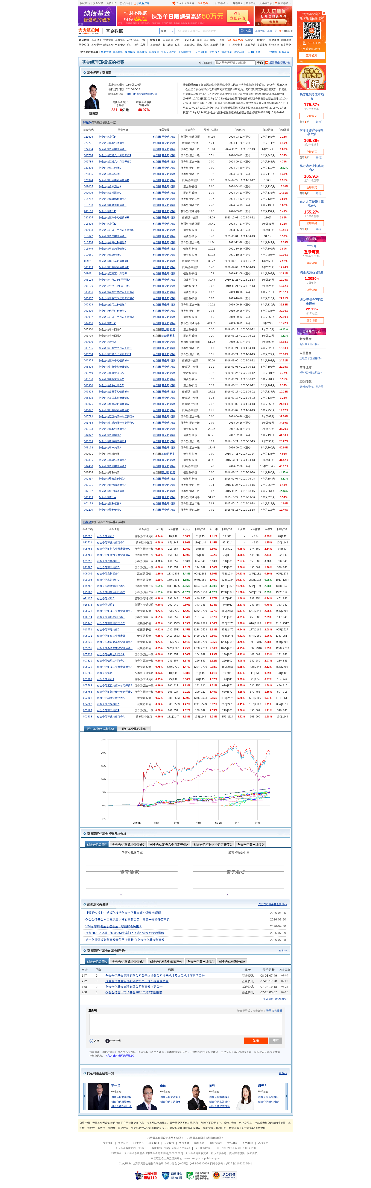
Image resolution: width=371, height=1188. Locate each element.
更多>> (283, 950)
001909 (88, 341)
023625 (88, 136)
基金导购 (250, 44)
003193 (88, 428)
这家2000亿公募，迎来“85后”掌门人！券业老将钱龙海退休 (124, 933)
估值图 (157, 136)
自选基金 (238, 3)
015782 (88, 198)
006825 (88, 397)
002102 (88, 491)
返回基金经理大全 (279, 62)
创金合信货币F (107, 136)
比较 (177, 40)
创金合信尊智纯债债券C (112, 248)
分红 (129, 44)
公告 (136, 44)
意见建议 (232, 1142)
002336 (88, 460)
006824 (88, 391)
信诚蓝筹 (284, 52)
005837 (88, 298)
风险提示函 (216, 1142)
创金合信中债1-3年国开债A (114, 279)
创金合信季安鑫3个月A (112, 478)
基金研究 (189, 44)
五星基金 (286, 44)
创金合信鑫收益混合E (111, 385)
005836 (88, 292)
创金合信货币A (107, 341)
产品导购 (220, 3)
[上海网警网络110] (146, 1175)
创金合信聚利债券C (110, 509)
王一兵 (115, 1085)
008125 (88, 279)
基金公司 (272, 30)
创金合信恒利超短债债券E (114, 267)
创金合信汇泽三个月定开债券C (116, 230)
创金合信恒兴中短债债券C (114, 366)
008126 (88, 285)
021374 (88, 180)
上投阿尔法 (184, 52)
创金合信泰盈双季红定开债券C (116, 298)
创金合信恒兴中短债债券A (114, 360)
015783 (88, 205)
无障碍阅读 (265, 3)
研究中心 (138, 1142)
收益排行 (262, 44)
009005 (88, 186)
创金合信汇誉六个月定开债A (115, 155)
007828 (88, 304)
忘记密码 (125, 3)
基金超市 (238, 44)
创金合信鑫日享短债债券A (114, 391)
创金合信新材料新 (268, 1097)
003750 (88, 379)
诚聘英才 (263, 1142)
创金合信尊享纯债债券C (112, 236)
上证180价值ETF (255, 52)
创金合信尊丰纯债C (110, 174)
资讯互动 (189, 40)
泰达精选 (130, 52)
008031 (88, 273)
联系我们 (154, 1142)
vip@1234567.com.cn (177, 1148)
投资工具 (155, 40)
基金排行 (120, 40)
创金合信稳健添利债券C (112, 205)
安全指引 (169, 1142)
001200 (88, 509)
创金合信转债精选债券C (112, 491)
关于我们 (108, 1142)
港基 (136, 40)
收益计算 (168, 44)
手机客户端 (143, 3)
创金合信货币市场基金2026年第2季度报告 (133, 992)
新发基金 (108, 44)
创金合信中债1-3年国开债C (114, 285)
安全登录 (98, 3)
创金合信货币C (107, 323)
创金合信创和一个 (121, 1106)
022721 (88, 142)
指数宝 (261, 40)
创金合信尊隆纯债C (110, 254)
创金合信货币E (107, 223)
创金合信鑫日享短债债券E (114, 261)
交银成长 (215, 52)
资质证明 (123, 1142)
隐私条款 (199, 1142)
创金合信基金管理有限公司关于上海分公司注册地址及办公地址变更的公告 (155, 975)
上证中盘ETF (200, 52)
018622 (88, 236)
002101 (88, 484)
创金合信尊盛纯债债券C (112, 142)
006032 (88, 317)
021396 (88, 167)
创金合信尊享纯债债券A (112, 460)
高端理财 (286, 40)
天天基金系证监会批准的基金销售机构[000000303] (153, 1153)
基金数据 (114, 31)
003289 (88, 441)
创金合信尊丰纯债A (110, 447)
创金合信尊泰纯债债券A (112, 441)
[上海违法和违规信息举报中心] (198, 1175)
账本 (177, 44)
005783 (88, 422)
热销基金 (274, 44)
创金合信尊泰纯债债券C (112, 149)
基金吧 (214, 44)
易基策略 (154, 52)
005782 (88, 416)
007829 (88, 310)
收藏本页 (286, 30)
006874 (88, 360)
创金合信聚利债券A (110, 503)
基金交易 (203, 3)
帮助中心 (251, 3)
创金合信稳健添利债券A (112, 198)
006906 (88, 385)
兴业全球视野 (168, 52)
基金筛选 (155, 44)
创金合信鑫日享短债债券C (114, 397)
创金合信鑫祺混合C (110, 192)
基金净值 (96, 40)
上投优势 (272, 52)
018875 (88, 223)
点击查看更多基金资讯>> (272, 904)
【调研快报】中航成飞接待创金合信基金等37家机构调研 (123, 912)
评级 (142, 40)
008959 (88, 267)
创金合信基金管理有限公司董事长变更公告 (134, 986)
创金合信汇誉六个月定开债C (115, 161)
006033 (88, 230)
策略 (199, 44)
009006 (88, 192)
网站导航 (283, 3)
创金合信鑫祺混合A (110, 186)
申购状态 (120, 44)
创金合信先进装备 (170, 1097)
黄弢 (212, 1085)
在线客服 (248, 1142)
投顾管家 (108, 40)
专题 (222, 40)
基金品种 (96, 44)
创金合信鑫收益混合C (111, 379)
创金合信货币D (107, 211)
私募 (142, 44)
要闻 (199, 40)
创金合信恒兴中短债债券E (114, 217)
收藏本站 (85, 3)
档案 (172, 136)
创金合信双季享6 (121, 1097)
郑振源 (87, 122)
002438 (88, 466)
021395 (88, 174)
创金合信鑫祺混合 (219, 1097)
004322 (88, 435)
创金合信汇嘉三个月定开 (113, 273)
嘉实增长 (118, 52)
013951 (88, 254)
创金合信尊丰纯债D (110, 167)
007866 (88, 323)
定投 (129, 40)
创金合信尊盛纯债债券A (112, 466)
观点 (206, 40)
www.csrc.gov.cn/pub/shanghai (202, 1158)
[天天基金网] (90, 31)
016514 (88, 242)
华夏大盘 (106, 52)
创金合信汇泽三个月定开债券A (116, 317)
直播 (222, 44)
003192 (88, 447)
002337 (88, 478)
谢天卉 (262, 1085)
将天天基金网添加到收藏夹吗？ (205, 1137)
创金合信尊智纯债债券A (112, 428)
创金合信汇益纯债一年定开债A (116, 416)
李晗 (163, 1085)
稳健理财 (274, 40)
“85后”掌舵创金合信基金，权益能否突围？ (113, 926)
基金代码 (260, 30)
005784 (88, 155)
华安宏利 (239, 52)
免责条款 (184, 1142)
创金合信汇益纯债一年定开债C (116, 422)
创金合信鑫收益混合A (111, 372)
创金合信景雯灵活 (219, 1106)
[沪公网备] (224, 1175)
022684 (88, 149)
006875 (88, 366)
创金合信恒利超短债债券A (114, 404)
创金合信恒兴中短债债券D (114, 180)
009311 (88, 261)
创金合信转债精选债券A (112, 484)
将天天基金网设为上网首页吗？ (165, 1137)
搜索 (246, 31)
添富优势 (227, 52)
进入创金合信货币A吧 (275, 998)
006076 (88, 404)
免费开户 (111, 3)
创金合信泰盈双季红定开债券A (116, 292)
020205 (88, 217)
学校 (212, 40)
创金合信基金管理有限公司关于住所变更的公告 (137, 981)
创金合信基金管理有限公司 (141, 93)
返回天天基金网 (185, 3)
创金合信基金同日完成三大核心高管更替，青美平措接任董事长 (127, 919)
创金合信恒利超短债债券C (114, 410)
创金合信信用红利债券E (112, 242)
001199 (88, 503)
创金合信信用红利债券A (112, 304)
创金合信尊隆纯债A (110, 435)
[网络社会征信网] (172, 1175)
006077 (88, 410)
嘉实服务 (142, 52)
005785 (88, 161)
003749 (88, 372)
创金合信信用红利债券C (112, 310)
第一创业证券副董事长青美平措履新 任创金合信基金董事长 (124, 939)
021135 (88, 211)
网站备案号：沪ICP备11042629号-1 (231, 1163)
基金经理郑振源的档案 (103, 62)
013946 (88, 248)
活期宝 (249, 40)
